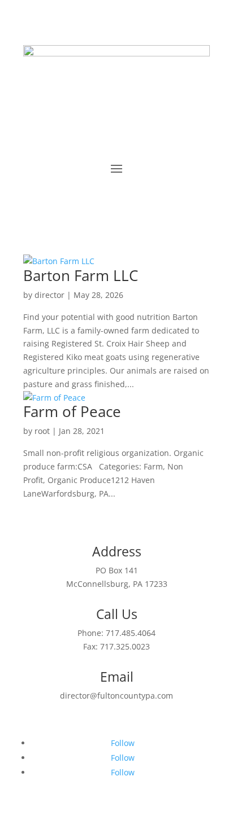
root (42, 430)
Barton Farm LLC (80, 275)
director (49, 294)
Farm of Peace (72, 411)
